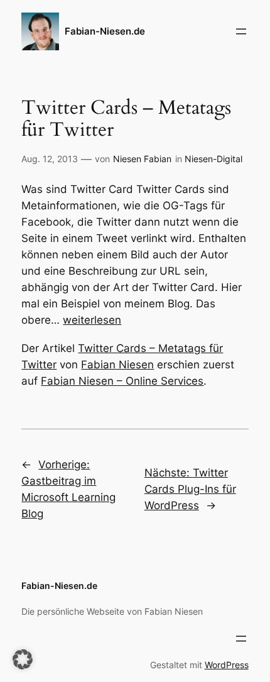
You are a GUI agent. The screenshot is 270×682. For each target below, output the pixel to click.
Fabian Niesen (117, 364)
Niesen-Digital (213, 158)
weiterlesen (92, 320)
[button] (22, 659)
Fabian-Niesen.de (105, 31)
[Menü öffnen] (241, 31)
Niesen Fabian (142, 158)
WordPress (227, 664)
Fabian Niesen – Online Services (122, 381)
